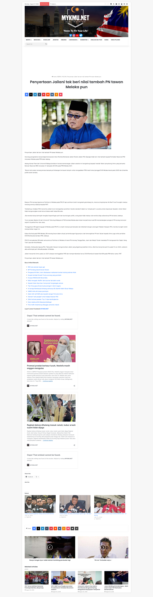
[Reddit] (48, 94)
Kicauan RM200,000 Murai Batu (37, 278)
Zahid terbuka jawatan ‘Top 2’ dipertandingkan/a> (43, 299)
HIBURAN (63, 40)
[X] (31, 94)
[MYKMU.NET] (76, 21)
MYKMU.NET (44, 309)
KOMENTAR (83, 40)
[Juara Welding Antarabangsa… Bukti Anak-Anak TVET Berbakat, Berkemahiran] (116, 577)
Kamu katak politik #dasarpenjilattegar (40, 302)
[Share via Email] (72, 528)
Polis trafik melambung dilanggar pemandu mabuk (43, 305)
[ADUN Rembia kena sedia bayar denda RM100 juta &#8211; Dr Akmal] (110, 504)
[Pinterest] (43, 94)
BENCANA (37, 40)
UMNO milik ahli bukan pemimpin (38, 291)
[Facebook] (26, 94)
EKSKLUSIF (46, 40)
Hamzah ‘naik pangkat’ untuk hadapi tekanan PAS (43, 297)
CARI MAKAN (73, 40)
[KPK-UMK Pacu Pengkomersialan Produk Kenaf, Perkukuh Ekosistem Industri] (63, 577)
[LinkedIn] (35, 94)
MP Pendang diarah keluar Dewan (38, 270)
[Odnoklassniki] (56, 94)
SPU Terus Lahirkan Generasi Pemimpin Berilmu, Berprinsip (34, 587)
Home (54, 76)
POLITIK (64, 76)
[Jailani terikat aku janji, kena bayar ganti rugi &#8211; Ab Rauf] (76, 504)
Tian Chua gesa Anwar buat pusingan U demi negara (44, 286)
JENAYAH (55, 40)
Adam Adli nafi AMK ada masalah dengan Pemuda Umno (45, 294)
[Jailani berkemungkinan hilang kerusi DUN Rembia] (41, 504)
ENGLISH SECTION (96, 40)
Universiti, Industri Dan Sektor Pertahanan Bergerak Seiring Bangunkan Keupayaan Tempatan (89, 587)
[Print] (76, 528)
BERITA (28, 40)
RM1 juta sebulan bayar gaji (36, 267)
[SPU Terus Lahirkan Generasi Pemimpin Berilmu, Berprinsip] (37, 577)
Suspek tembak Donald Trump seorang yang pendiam (44, 275)
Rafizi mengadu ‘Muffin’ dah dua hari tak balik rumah (44, 280)
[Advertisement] (76, 60)
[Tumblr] (39, 94)
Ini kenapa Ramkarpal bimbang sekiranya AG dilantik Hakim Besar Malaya (50, 288)
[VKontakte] (52, 94)
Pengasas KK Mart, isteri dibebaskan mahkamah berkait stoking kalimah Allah (52, 272)
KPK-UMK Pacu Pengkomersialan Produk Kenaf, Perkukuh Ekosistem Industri (62, 587)
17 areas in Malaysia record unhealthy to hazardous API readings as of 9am (70, 4)
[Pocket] (60, 94)
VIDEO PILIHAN (115, 40)
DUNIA (106, 40)
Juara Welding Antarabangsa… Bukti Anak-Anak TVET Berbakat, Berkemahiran (116, 587)
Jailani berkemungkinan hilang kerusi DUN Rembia (39, 513)
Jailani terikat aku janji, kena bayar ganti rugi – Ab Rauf (75, 513)
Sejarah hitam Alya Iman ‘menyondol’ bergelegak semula (45, 283)
